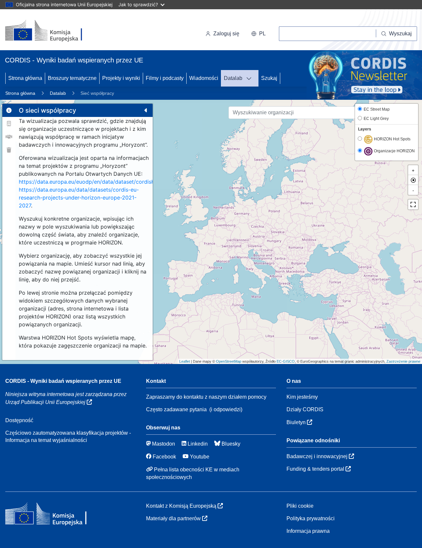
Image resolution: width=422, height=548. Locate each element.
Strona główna (25, 78)
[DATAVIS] (251, 78)
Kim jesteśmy (302, 397)
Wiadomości (203, 78)
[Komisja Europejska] (50, 31)
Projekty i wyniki (121, 78)
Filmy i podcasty (165, 78)
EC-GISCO (286, 361)
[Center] (413, 180)
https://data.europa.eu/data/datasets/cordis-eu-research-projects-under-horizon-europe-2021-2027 (79, 197)
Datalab (233, 78)
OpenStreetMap (228, 361)
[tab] (8, 110)
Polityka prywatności (310, 518)
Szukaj (269, 78)
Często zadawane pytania (176, 409)
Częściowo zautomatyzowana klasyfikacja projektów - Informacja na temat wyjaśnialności (68, 436)
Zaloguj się (226, 33)
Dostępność (19, 420)
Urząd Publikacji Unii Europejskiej (46, 402)
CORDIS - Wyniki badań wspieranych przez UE (63, 381)
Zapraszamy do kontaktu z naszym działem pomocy (206, 397)
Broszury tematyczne (72, 78)
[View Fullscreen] (413, 204)
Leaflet (184, 361)
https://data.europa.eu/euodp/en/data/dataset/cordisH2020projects (104, 181)
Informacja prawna (308, 531)
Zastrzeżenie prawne (403, 361)
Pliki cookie (300, 506)
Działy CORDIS (304, 409)
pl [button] (262, 33)
